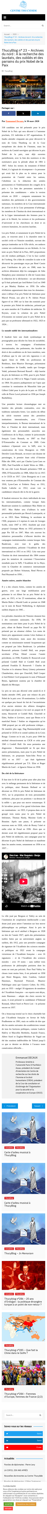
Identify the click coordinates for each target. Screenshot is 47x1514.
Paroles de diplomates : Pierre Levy (19, 1464)
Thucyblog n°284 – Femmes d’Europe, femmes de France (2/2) (23, 1395)
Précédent (11, 1106)
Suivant (37, 1106)
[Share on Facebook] (9, 113)
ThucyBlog (8, 71)
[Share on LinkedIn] (38, 113)
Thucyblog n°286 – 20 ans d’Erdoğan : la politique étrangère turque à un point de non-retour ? (23, 1301)
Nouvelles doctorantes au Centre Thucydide (23, 1476)
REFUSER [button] (8, 1508)
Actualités (9, 1148)
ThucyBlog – (18, 1253)
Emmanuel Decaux (14, 121)
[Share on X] (23, 113)
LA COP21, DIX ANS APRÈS (16, 1470)
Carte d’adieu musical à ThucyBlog (17, 1154)
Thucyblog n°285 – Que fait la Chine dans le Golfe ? (21, 1351)
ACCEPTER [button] (8, 1504)
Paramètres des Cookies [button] (26, 1504)
